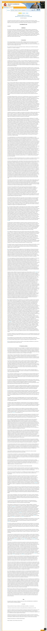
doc (33, 10)
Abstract (16, 10)
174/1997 (23, 538)
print (34, 10)
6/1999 (35, 539)
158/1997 (8, 521)
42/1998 (25, 539)
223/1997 (13, 412)
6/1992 (23, 516)
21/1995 (8, 220)
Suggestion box (37, 10)
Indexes (19, 10)
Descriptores (23, 10)
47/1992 (10, 321)
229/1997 (13, 506)
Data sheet (12, 10)
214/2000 (35, 482)
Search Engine (6, 7)
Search (31, 10)
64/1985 (20, 512)
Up (45, 629)
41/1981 (35, 515)
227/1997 (13, 539)
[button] (20, 13)
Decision (11, 7)
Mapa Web (42, 630)
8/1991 (13, 516)
